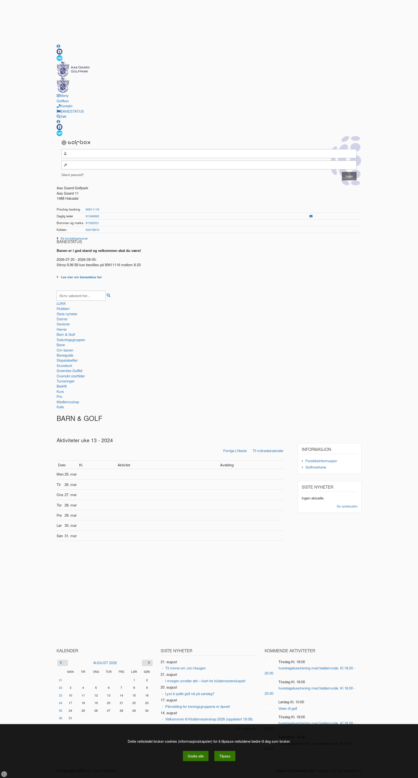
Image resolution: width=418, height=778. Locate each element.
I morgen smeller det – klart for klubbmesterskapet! (205, 680)
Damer (62, 318)
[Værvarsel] (59, 58)
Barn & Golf (66, 334)
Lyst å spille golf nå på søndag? (189, 693)
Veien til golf (287, 708)
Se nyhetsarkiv (347, 506)
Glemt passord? (72, 174)
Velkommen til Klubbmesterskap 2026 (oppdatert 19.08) (209, 718)
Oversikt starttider (71, 375)
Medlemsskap (68, 401)
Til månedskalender (268, 450)
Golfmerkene (316, 467)
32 (60, 687)
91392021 (92, 222)
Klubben (63, 308)
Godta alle (196, 755)
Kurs (60, 391)
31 (60, 680)
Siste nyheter (67, 313)
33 (60, 695)
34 (60, 702)
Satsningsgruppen (71, 339)
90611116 (92, 209)
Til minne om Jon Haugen (185, 667)
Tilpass (225, 755)
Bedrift (62, 386)
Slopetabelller (67, 360)
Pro (59, 396)
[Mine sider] (58, 46)
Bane (61, 344)
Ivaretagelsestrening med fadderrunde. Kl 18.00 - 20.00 (310, 670)
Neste (242, 450)
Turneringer (66, 380)
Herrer (62, 329)
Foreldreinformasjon (321, 460)
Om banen (65, 349)
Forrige (228, 450)
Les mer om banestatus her (81, 277)
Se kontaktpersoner (74, 238)
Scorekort (64, 365)
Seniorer (63, 323)
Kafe (60, 406)
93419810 (92, 229)
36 (60, 718)
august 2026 (105, 662)
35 (60, 710)
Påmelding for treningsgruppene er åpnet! (197, 706)
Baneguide (65, 355)
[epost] (311, 216)
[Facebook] (59, 52)
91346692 (92, 216)
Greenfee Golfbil (69, 370)
